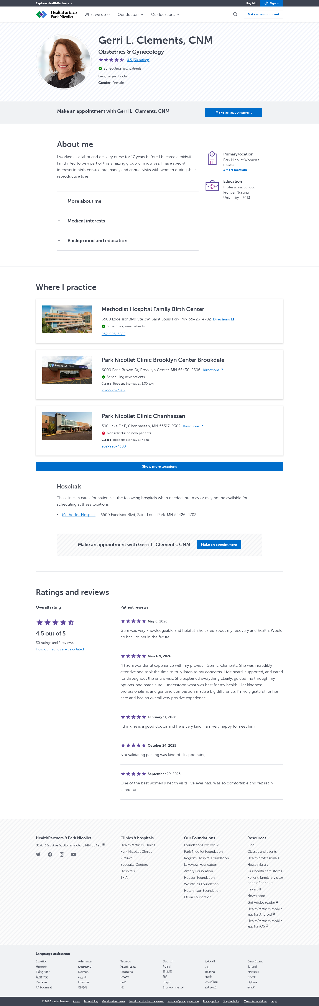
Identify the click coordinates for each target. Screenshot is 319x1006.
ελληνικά (211, 987)
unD (123, 982)
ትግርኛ (251, 987)
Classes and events (262, 852)
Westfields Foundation (201, 884)
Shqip (166, 982)
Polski (167, 966)
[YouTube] (73, 856)
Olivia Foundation (197, 897)
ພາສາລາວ (85, 966)
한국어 (82, 987)
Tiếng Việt (43, 971)
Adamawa (85, 961)
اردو (207, 966)
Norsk (251, 977)
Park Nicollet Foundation (203, 852)
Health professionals (263, 858)
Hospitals (127, 871)
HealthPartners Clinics (137, 845)
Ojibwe (252, 982)
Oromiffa (126, 971)
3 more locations (235, 169)
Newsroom (256, 896)
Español (41, 961)
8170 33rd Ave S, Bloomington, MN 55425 (69, 845)
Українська (128, 966)
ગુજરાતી (210, 961)
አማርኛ (124, 977)
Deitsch (83, 971)
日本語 (167, 971)
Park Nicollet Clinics (136, 852)
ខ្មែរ (122, 987)
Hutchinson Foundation (202, 891)
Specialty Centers (134, 865)
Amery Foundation (198, 871)
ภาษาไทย (211, 982)
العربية (82, 977)
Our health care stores (264, 871)
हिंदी (165, 977)
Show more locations (159, 467)
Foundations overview (201, 845)
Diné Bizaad (255, 961)
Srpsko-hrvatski (173, 987)
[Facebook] (50, 856)
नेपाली (208, 977)
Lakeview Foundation (200, 865)
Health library (257, 865)
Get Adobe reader (261, 903)
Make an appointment (233, 112)
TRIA (124, 878)
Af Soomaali (44, 987)
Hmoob (41, 966)
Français (83, 982)
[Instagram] (61, 856)
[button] (271, 3)
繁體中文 (42, 977)
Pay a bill (254, 889)
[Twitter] (38, 856)
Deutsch (168, 961)
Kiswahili (253, 971)
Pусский (41, 982)
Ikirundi (252, 966)
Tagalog (125, 961)
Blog (251, 845)
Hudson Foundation (199, 878)
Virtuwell (127, 858)
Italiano (210, 971)
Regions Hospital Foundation (206, 858)
